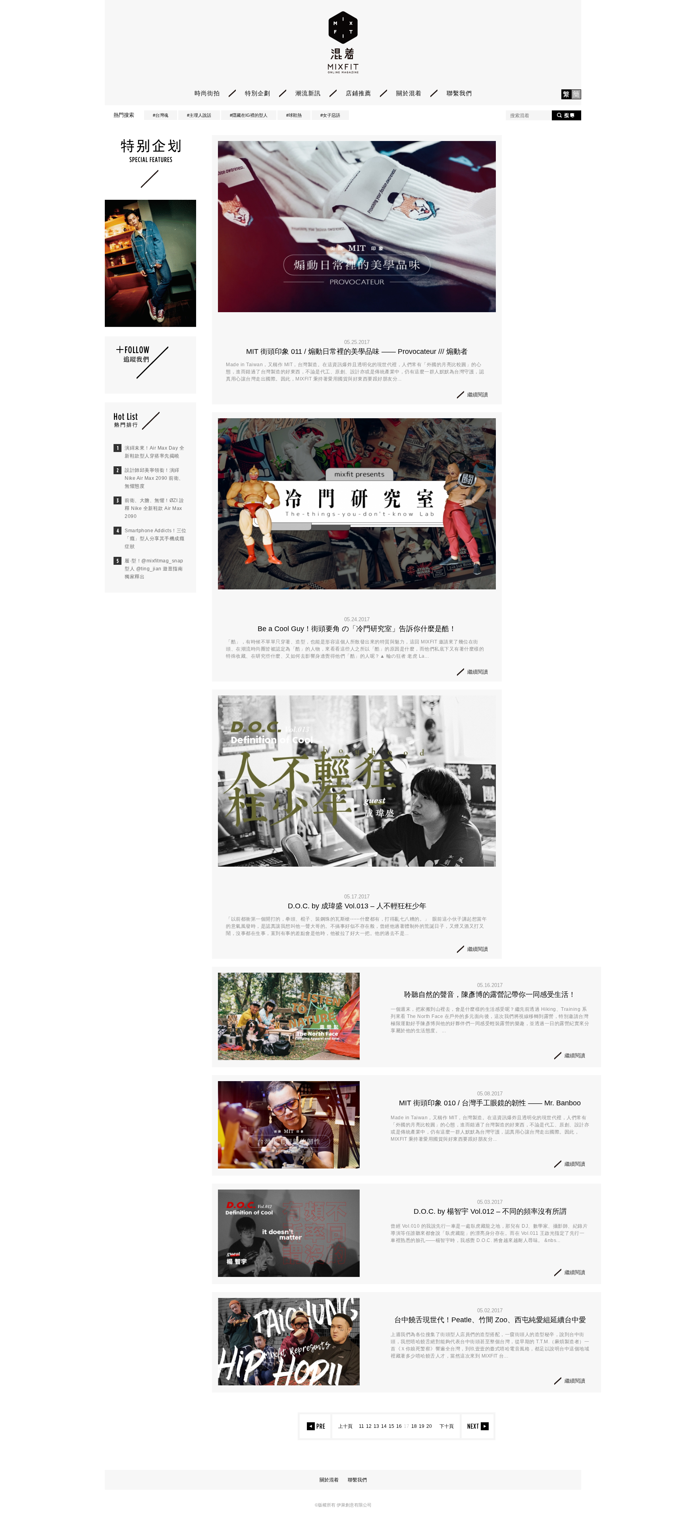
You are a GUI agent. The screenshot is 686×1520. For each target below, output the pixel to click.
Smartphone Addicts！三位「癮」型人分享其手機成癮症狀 (156, 538)
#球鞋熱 (294, 115)
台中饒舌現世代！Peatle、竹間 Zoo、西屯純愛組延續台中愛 (490, 1320)
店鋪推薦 (358, 93)
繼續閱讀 (477, 395)
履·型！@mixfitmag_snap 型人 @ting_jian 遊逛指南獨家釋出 (154, 568)
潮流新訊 (308, 93)
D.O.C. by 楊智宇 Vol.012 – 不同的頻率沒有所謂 (490, 1211)
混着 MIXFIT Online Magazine (343, 42)
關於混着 (409, 93)
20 (429, 1426)
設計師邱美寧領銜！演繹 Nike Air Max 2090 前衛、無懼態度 (154, 478)
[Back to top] (660, 1492)
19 (421, 1426)
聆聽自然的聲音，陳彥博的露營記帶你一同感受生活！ (490, 995)
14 (384, 1426)
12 (369, 1426)
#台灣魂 (160, 115)
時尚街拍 (207, 93)
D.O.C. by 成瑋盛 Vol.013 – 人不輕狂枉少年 (357, 906)
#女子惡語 (330, 115)
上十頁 (345, 1426)
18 (414, 1426)
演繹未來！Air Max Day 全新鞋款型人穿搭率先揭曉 (154, 452)
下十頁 (446, 1426)
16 (399, 1426)
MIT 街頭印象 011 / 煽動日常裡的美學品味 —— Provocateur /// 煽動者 (357, 351)
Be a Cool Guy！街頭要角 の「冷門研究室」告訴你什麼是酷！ (357, 629)
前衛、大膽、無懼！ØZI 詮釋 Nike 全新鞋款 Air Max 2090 (154, 508)
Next (478, 1426)
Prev (314, 1426)
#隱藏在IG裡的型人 (249, 115)
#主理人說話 (199, 115)
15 (391, 1426)
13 (376, 1426)
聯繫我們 (459, 93)
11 (361, 1426)
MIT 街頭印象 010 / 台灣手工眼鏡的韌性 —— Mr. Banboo (490, 1103)
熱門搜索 (124, 115)
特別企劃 (257, 93)
